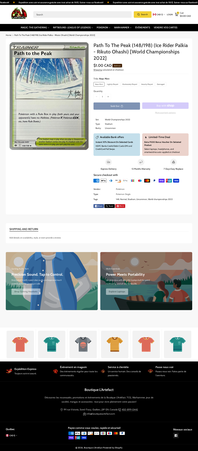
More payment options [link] (165, 112)
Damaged (161, 84)
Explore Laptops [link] (117, 291)
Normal (123, 199)
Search (144, 14)
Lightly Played (113, 84)
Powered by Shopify (112, 447)
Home (8, 35)
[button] (183, 14)
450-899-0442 (130, 409)
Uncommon (141, 199)
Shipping (97, 69)
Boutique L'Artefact (99, 390)
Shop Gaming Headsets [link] (26, 291)
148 (117, 199)
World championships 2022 (160, 199)
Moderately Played (130, 84)
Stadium (131, 199)
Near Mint (99, 84)
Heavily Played (147, 84)
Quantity (97, 91)
